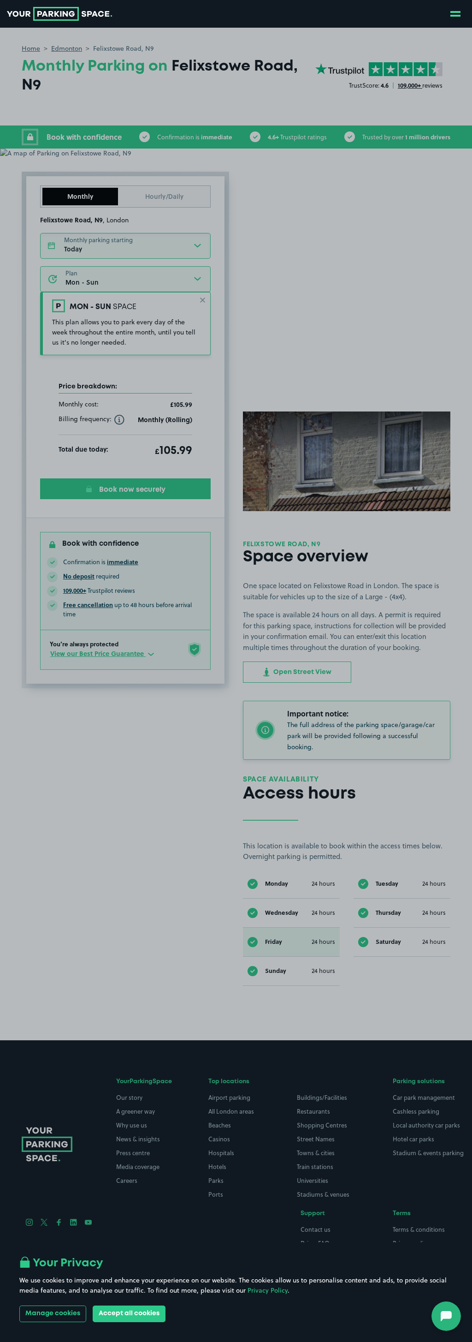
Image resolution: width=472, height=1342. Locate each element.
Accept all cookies (129, 1313)
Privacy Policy (268, 1290)
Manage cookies (52, 1313)
